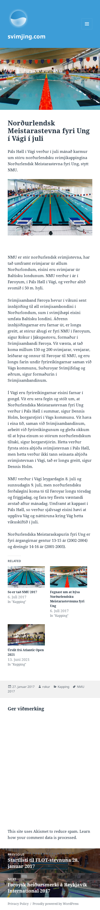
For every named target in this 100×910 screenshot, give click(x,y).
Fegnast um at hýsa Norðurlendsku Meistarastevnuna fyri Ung (67, 599)
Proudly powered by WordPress (55, 904)
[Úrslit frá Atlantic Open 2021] (26, 634)
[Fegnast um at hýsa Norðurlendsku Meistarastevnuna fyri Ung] (68, 577)
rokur (46, 686)
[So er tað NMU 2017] (26, 577)
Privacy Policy (18, 904)
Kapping (63, 686)
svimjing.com (27, 36)
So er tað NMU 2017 (22, 592)
